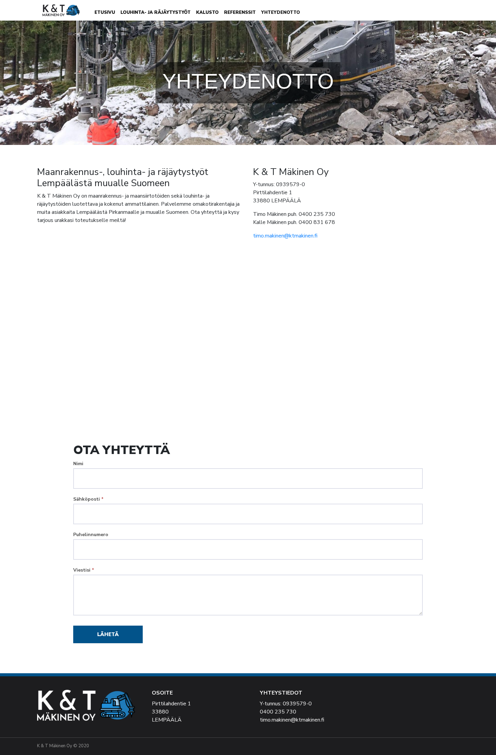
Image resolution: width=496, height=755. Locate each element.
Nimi (78, 463)
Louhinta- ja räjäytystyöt (155, 12)
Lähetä (108, 634)
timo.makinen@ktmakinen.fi (285, 236)
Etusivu (104, 12)
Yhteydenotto (280, 12)
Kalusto (207, 12)
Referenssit (240, 12)
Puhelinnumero (90, 534)
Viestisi (83, 570)
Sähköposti (88, 499)
